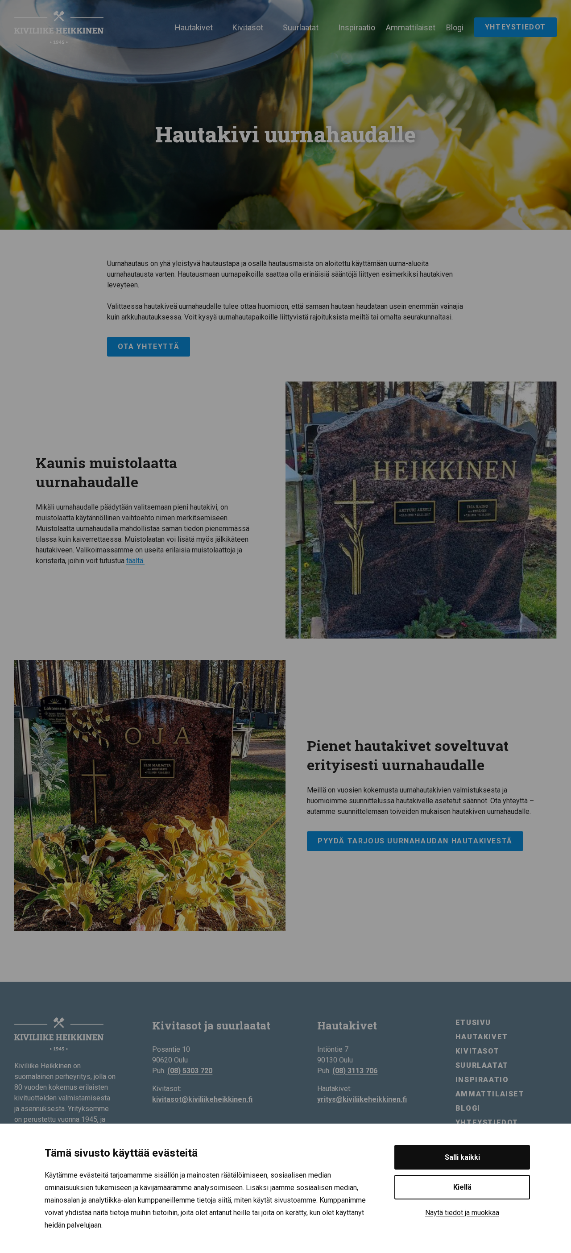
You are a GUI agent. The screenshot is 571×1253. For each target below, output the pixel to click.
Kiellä (462, 1187)
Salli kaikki (462, 1157)
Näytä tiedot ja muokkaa (462, 1212)
